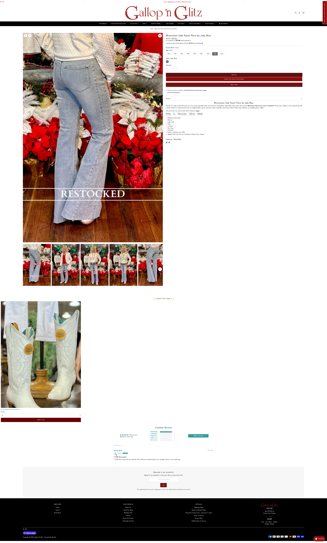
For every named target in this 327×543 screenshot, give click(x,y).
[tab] (168, 114)
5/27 (188, 53)
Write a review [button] (198, 435)
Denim (144, 23)
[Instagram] (3, 2)
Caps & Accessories (194, 23)
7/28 (195, 54)
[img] (118, 450)
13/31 (215, 54)
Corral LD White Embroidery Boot (10, 409)
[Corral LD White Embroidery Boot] (41, 354)
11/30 (209, 54)
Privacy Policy (199, 518)
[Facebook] (1, 2)
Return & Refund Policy (199, 510)
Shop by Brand (209, 23)
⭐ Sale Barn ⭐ (223, 23)
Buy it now (234, 84)
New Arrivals (103, 23)
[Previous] (84, 2)
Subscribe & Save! (128, 521)
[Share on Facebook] (167, 143)
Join (163, 485)
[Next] (243, 2)
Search (58, 510)
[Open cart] (303, 13)
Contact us (169, 139)
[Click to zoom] (160, 36)
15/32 (222, 54)
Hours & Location (128, 518)
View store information (173, 92)
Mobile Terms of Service (199, 521)
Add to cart (40, 420)
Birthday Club (128, 513)
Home (151, 28)
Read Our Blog (128, 510)
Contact (128, 515)
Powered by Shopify (50, 537)
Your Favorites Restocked (118, 23)
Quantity (168, 65)
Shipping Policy (198, 507)
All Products (57, 513)
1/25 (175, 53)
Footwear (181, 23)
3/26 (182, 54)
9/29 (202, 54)
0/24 (169, 54)
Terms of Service (199, 515)
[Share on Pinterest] (169, 143)
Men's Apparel (170, 23)
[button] (324, 12)
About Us (128, 507)
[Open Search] (296, 13)
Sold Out (234, 75)
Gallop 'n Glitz (38, 537)
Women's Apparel (156, 23)
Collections (133, 23)
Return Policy (177, 139)
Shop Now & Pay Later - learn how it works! (199, 513)
